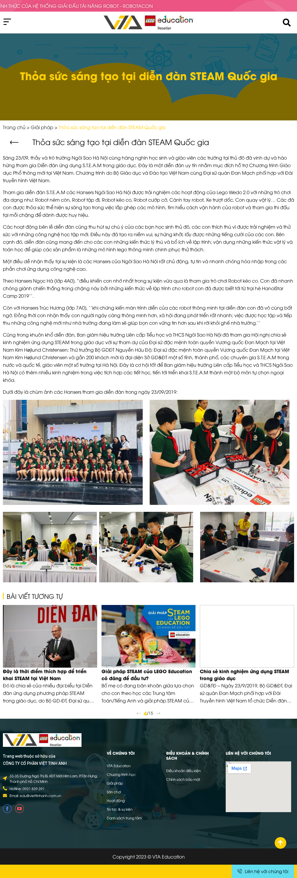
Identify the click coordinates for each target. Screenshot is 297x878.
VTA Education (119, 765)
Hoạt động (116, 800)
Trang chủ (14, 127)
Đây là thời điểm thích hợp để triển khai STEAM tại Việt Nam (44, 674)
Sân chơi (114, 791)
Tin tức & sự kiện (120, 809)
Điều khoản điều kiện (183, 770)
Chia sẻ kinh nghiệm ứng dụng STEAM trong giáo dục (244, 674)
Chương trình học (121, 774)
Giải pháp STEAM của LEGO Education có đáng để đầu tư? (147, 674)
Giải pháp (42, 127)
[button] (15, 142)
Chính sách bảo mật (183, 779)
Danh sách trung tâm (124, 817)
